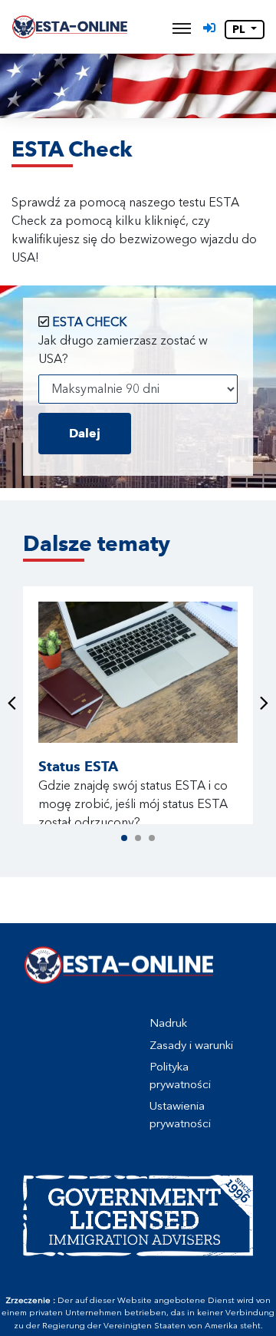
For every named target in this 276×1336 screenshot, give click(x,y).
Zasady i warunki (191, 1045)
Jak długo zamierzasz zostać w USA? (123, 349)
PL (240, 29)
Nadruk (168, 1023)
